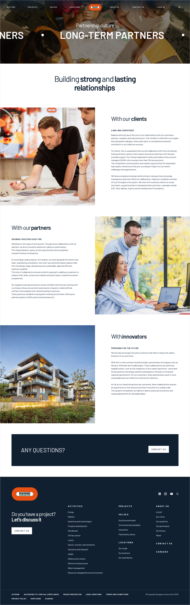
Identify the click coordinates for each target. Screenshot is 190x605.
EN (179, 7)
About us (114, 7)
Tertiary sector (74, 535)
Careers (162, 551)
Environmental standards (129, 525)
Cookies (49, 598)
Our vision (160, 516)
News (158, 535)
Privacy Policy (19, 598)
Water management (76, 568)
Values (53, 7)
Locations (74, 7)
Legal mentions (94, 594)
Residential (73, 530)
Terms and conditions (117, 594)
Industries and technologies (80, 521)
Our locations (124, 553)
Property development (77, 526)
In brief (159, 512)
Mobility (71, 516)
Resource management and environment (85, 572)
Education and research (78, 549)
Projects (33, 7)
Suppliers (36, 598)
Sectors (11, 7)
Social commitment (127, 520)
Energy (71, 512)
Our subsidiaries (125, 557)
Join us (161, 7)
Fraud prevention (72, 594)
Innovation (123, 529)
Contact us (138, 7)
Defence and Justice (76, 558)
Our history (160, 530)
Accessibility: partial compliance (41, 594)
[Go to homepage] (95, 7)
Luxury (71, 540)
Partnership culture (127, 534)
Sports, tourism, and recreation (81, 544)
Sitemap (16, 594)
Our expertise (162, 521)
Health (70, 554)
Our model (123, 548)
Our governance (162, 526)
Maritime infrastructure (78, 563)
